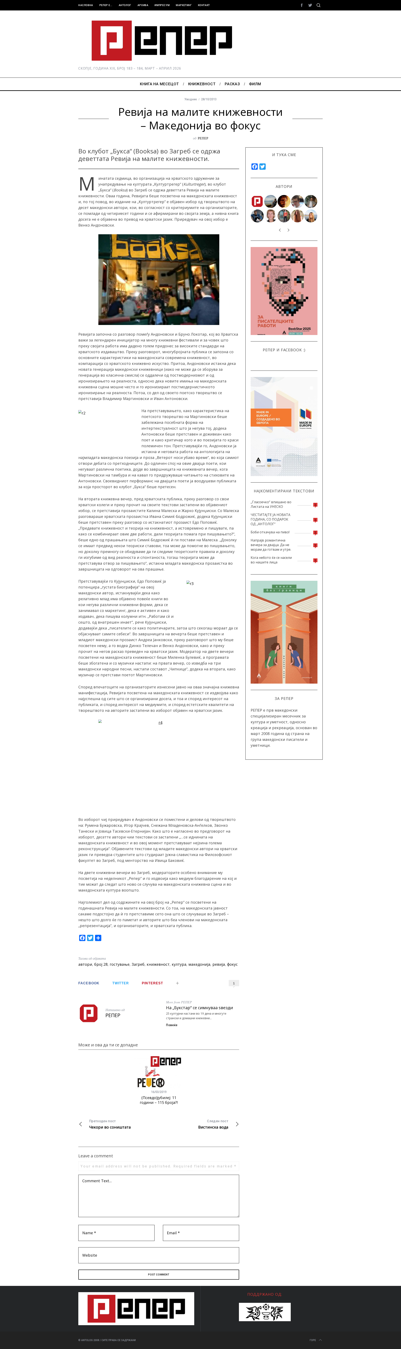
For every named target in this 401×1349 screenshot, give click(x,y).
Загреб (138, 964)
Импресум (162, 5)
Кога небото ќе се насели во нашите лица (271, 559)
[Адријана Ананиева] (271, 215)
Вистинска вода (213, 1124)
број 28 (101, 964)
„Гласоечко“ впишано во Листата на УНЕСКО (271, 504)
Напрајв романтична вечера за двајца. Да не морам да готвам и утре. (271, 545)
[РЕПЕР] (257, 201)
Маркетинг (184, 5)
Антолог (125, 5)
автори (85, 964)
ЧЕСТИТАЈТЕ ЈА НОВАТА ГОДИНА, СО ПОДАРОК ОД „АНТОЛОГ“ (270, 519)
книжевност (158, 964)
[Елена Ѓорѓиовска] (311, 215)
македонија (199, 964)
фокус (232, 964)
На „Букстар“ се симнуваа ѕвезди (199, 1007)
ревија (218, 964)
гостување (119, 964)
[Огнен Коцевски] (311, 201)
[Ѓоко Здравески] (284, 201)
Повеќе (172, 1025)
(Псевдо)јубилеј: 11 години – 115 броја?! (159, 1100)
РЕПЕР (203, 138)
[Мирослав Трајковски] (284, 215)
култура (179, 964)
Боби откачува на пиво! (270, 532)
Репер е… (105, 5)
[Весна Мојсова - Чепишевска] (271, 201)
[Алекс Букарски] (297, 201)
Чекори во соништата (110, 1124)
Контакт (204, 5)
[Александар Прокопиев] (257, 215)
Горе (313, 1340)
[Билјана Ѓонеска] (297, 215)
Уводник (190, 99)
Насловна (85, 5)
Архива (142, 5)
